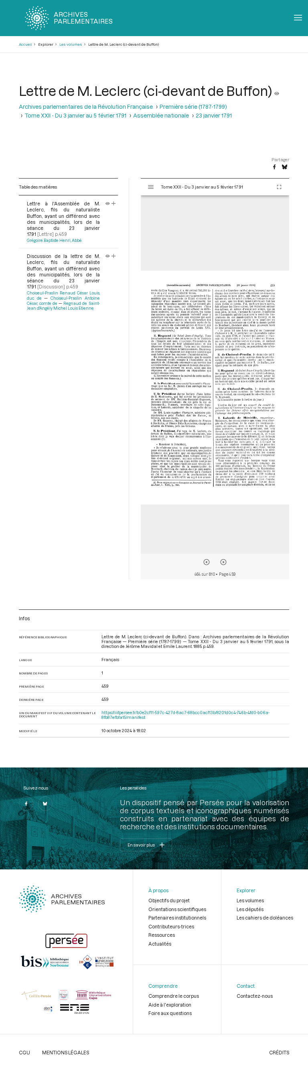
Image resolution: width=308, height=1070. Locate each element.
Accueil (25, 44)
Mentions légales (65, 1052)
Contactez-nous (255, 996)
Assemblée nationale (161, 115)
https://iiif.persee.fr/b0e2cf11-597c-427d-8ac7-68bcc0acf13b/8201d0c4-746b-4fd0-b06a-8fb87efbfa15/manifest (185, 715)
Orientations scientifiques (177, 909)
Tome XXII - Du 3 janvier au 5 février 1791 (75, 115)
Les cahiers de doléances (265, 917)
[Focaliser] (113, 203)
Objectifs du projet (169, 900)
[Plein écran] (279, 187)
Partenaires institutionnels (177, 917)
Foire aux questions (170, 1013)
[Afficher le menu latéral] (150, 187)
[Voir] (276, 90)
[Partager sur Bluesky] (284, 167)
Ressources (161, 935)
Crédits (279, 1052)
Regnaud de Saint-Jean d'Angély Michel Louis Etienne (63, 306)
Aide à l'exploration (169, 1004)
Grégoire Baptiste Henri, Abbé (54, 240)
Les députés (250, 909)
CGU (24, 1052)
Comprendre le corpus (173, 996)
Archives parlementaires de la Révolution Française (86, 107)
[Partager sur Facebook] (274, 167)
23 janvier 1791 (214, 115)
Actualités (159, 943)
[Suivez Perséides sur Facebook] (26, 803)
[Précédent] (206, 562)
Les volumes (70, 44)
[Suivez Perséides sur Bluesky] (45, 803)
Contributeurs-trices (171, 926)
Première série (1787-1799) (193, 107)
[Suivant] (223, 562)
